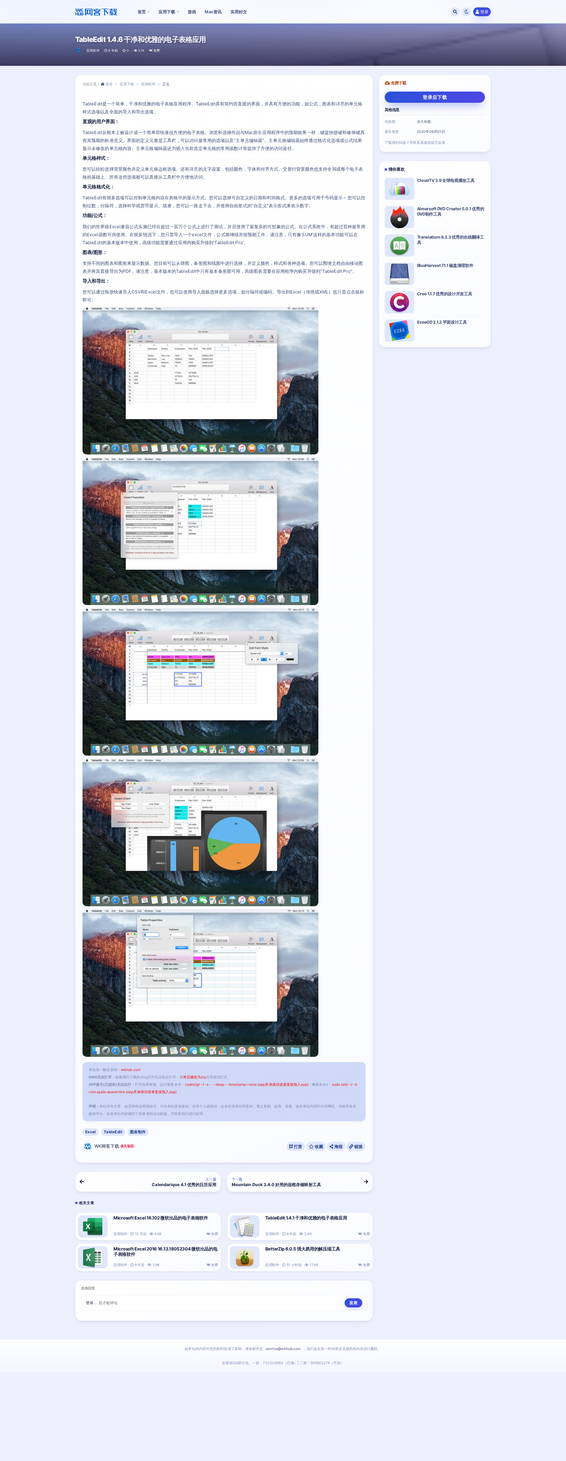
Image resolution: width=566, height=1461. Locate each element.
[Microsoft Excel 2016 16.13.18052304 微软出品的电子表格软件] (93, 1257)
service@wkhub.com (283, 1348)
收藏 (318, 1146)
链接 (358, 1146)
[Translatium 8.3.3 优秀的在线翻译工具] (399, 245)
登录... (91, 1302)
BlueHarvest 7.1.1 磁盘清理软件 (445, 265)
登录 (484, 11)
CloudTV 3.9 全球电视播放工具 (446, 180)
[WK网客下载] (78, 50)
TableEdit (113, 1131)
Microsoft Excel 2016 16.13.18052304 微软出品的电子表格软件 (165, 1251)
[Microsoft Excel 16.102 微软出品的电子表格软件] (93, 1226)
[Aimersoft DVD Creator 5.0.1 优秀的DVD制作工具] (399, 217)
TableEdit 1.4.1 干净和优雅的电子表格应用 (306, 1218)
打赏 (297, 1146)
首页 (109, 84)
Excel (90, 1131)
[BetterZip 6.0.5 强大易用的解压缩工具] (244, 1257)
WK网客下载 (114, 1146)
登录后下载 (435, 97)
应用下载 (127, 84)
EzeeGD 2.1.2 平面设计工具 (442, 322)
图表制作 (138, 1131)
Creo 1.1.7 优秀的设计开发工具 (444, 293)
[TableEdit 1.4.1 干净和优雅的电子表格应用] (244, 1226)
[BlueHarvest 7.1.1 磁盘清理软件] (399, 274)
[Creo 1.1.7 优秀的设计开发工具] (399, 302)
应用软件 (93, 50)
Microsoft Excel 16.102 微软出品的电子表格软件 (160, 1218)
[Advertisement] (283, 1416)
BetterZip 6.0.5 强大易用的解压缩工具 (302, 1249)
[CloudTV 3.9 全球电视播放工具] (399, 189)
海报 (338, 1146)
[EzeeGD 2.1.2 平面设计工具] (399, 330)
